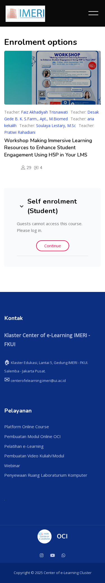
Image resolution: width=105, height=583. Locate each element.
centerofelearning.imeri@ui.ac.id (35, 380)
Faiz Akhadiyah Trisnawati (44, 112)
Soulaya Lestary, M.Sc (56, 125)
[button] (21, 206)
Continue (52, 245)
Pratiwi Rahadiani (19, 132)
